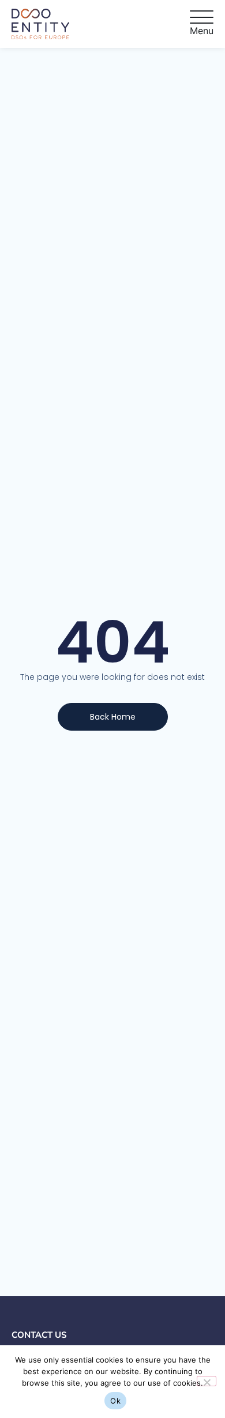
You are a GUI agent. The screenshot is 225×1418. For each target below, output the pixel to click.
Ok (115, 1400)
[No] (206, 1381)
